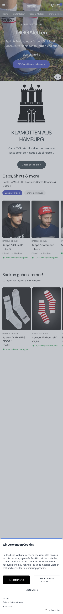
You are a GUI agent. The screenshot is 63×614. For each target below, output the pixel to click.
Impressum (8, 606)
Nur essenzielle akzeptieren (47, 579)
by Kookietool (54, 610)
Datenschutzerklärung (13, 602)
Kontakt (6, 598)
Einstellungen (32, 590)
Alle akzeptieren (16, 579)
